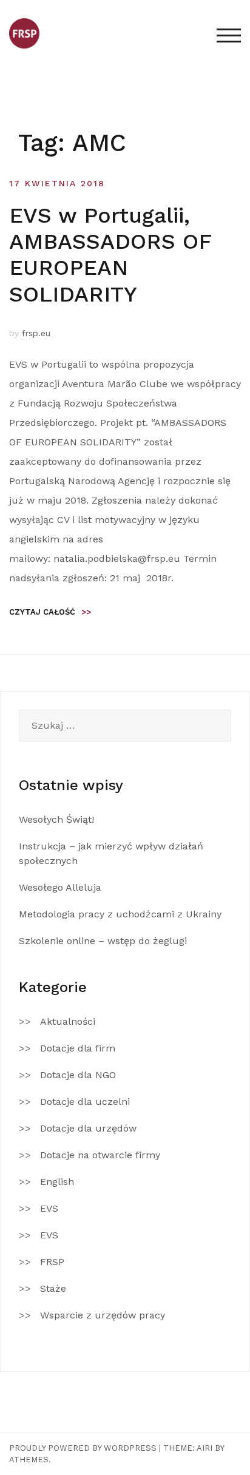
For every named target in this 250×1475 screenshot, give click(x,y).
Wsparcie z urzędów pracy (102, 1315)
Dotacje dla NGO (78, 1075)
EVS (49, 1208)
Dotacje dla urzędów (88, 1128)
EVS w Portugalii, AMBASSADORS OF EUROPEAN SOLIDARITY (110, 255)
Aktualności (67, 1021)
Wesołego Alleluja (60, 887)
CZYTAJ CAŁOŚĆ (50, 611)
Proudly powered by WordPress (83, 1448)
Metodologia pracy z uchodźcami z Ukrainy (120, 914)
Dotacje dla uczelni (85, 1101)
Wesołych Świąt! (56, 819)
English (57, 1181)
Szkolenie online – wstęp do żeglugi (103, 941)
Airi (204, 1448)
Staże (53, 1288)
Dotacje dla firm (77, 1048)
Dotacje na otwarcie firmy (100, 1155)
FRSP (52, 1261)
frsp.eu (36, 333)
